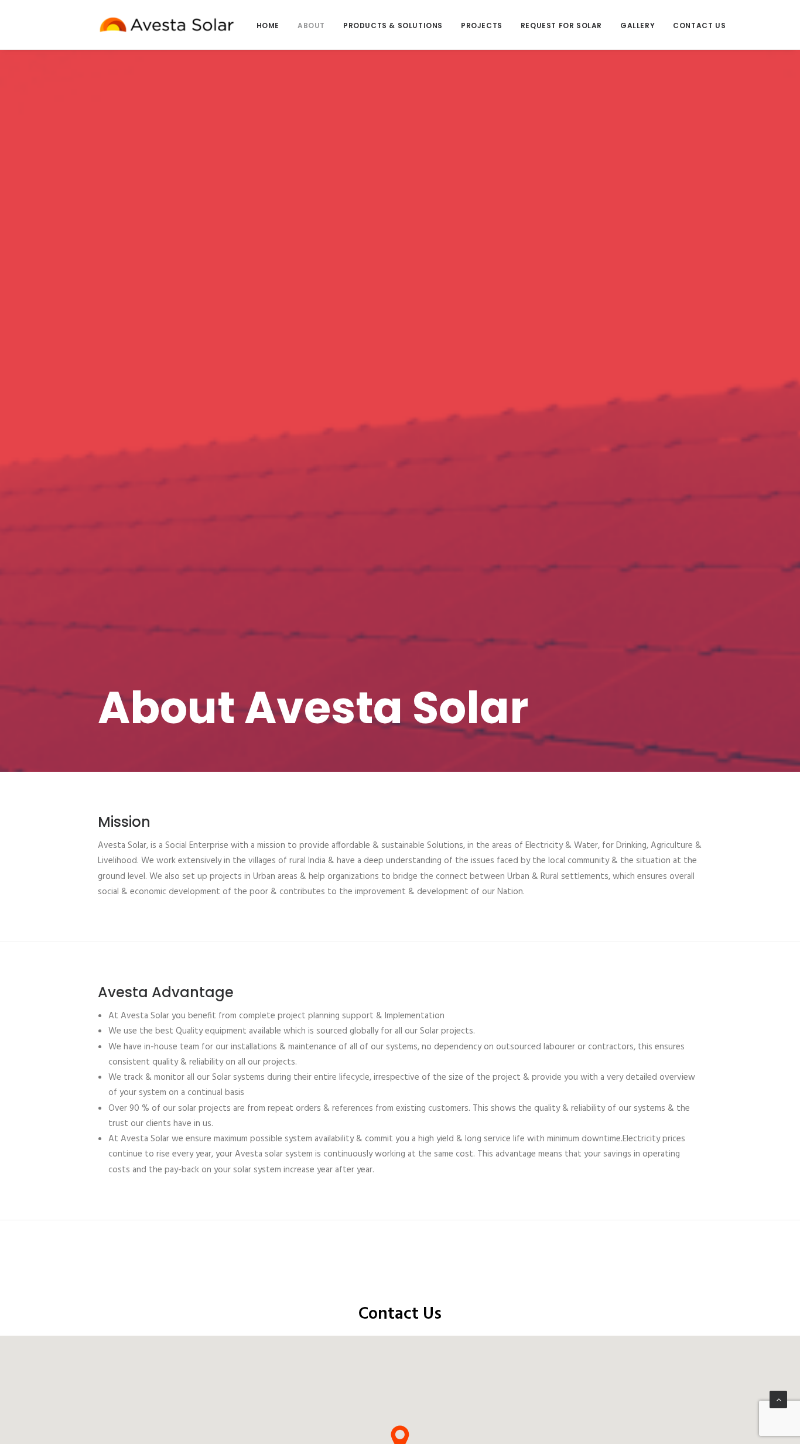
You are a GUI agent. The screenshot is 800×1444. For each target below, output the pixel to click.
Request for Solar (561, 25)
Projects (481, 25)
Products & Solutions (393, 25)
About (311, 25)
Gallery (637, 25)
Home (268, 25)
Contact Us (699, 25)
